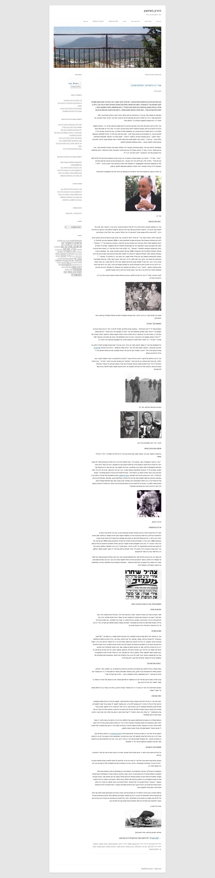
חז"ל (80, 256)
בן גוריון (79, 252)
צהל (59, 264)
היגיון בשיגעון (152, 10)
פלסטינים (66, 264)
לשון (75, 258)
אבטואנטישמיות (76, 240)
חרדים (73, 256)
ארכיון (124, 21)
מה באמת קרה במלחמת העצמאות (71, 175)
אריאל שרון (138, 846)
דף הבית (158, 21)
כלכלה (58, 256)
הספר (76, 253)
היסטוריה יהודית (64, 251)
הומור (74, 252)
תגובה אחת (157, 91)
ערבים (80, 264)
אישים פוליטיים (71, 246)
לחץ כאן (155, 838)
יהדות (63, 255)
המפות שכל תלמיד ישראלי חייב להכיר (70, 138)
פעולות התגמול (154, 849)
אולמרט (60, 241)
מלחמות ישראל (113, 844)
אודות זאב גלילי (135, 21)
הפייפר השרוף (120, 846)
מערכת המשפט (61, 260)
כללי (79, 258)
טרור (119, 844)
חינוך (76, 256)
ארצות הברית (58, 249)
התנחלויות (70, 254)
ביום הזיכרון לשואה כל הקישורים (72, 200)
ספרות (79, 262)
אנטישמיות (57, 247)
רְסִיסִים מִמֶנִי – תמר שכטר (74, 213)
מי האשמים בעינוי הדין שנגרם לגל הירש (70, 170)
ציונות (79, 267)
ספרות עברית (73, 262)
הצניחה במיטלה (111, 846)
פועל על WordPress (147, 868)
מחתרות (60, 258)
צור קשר (85, 21)
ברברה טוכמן (124, 475)
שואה (73, 266)
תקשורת (95, 844)
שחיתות (68, 267)
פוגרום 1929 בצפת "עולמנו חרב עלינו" (70, 173)
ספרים (66, 262)
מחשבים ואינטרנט (67, 258)
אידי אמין (150, 846)
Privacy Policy (98, 21)
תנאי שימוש (158, 868)
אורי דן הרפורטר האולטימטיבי (145, 85)
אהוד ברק (66, 241)
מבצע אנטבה (101, 846)
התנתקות (63, 254)
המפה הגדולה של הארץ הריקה (72, 149)
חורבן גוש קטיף (115, 733)
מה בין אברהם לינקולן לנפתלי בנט (71, 167)
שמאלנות (77, 269)
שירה (63, 267)
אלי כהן (144, 846)
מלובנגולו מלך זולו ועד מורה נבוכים (71, 108)
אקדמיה (79, 249)
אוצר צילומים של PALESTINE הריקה (70, 141)
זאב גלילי (151, 844)
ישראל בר (97, 348)
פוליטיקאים (75, 264)
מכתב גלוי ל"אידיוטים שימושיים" (72, 111)
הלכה (80, 254)
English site (113, 21)
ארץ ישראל (69, 249)
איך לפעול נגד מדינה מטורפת (73, 100)
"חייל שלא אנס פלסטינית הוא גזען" (71, 130)
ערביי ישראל (60, 262)
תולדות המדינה (73, 271)
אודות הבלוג (148, 21)
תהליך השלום (103, 844)
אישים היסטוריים (71, 242)
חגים (57, 253)
